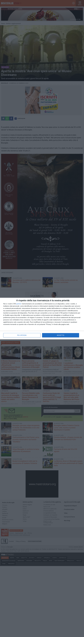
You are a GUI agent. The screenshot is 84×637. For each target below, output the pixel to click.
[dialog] (42, 318)
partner (18, 303)
